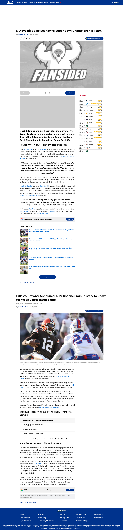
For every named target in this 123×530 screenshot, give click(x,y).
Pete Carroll (44, 186)
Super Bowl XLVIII (43, 214)
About (22, 514)
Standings (39, 2)
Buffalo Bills (28, 149)
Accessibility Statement (46, 521)
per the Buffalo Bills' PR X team (49, 407)
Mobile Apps (98, 514)
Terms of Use (80, 518)
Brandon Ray (23, 307)
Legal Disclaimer (25, 521)
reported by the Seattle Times (30, 195)
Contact (63, 514)
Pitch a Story (42, 518)
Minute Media (10, 525)
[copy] (30, 38)
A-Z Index (63, 521)
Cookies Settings (82, 521)
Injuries (52, 2)
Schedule (32, 2)
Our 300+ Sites (81, 514)
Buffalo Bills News (30, 283)
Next (70, 93)
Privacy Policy (64, 518)
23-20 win (39, 464)
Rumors (24, 2)
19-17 (53, 450)
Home (21, 283)
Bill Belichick (24, 211)
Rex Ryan (43, 149)
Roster (46, 2)
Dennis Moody (23, 34)
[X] (112, 2)
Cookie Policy (98, 518)
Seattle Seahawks (26, 186)
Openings (41, 514)
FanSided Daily (25, 518)
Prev (24, 93)
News (19, 2)
